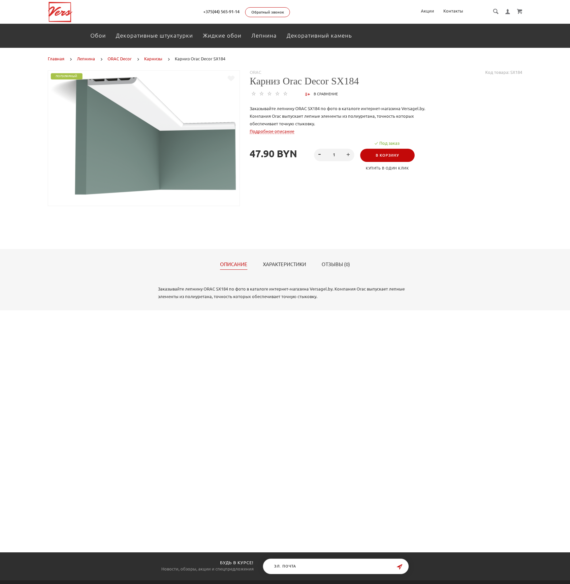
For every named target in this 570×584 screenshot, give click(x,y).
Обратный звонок (267, 12)
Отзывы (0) (336, 264)
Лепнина (264, 35)
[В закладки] (231, 78)
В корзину (387, 155)
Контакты (453, 11)
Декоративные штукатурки (154, 35)
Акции (427, 11)
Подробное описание (272, 131)
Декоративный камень (319, 35)
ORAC (255, 72)
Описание (233, 264)
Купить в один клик (387, 168)
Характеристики (284, 264)
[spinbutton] (334, 155)
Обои (98, 35)
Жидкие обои (222, 35)
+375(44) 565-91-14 (221, 11)
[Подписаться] (399, 567)
